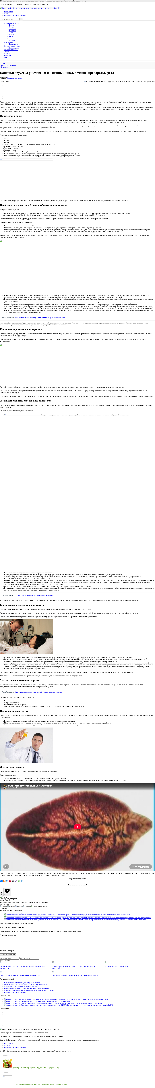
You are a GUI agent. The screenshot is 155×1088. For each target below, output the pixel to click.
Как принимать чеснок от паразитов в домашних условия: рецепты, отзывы (40, 1084)
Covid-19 (7, 55)
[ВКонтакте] (1, 881)
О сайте (7, 13)
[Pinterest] (10, 881)
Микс (6, 57)
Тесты (6, 52)
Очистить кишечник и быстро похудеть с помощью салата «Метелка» (29, 990)
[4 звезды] (27, 906)
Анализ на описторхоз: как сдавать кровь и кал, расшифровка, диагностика (102, 914)
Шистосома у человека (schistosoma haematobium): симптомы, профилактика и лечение (115, 920)
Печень (11, 25)
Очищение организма (12, 23)
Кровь (11, 33)
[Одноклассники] (4, 881)
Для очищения (14, 48)
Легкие (11, 34)
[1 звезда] (3, 906)
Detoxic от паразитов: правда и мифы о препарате (22, 983)
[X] (13, 881)
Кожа (10, 38)
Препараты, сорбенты (12, 46)
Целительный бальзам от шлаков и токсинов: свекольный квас (26, 988)
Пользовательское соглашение (15, 15)
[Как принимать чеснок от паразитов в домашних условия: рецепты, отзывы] (8, 1084)
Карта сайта (8, 12)
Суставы (12, 40)
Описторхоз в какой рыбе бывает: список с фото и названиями (88, 916)
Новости (7, 53)
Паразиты (12, 31)
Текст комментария (7, 951)
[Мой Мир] (7, 881)
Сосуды (11, 27)
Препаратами (13, 44)
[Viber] (16, 881)
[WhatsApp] (19, 881)
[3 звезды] (19, 906)
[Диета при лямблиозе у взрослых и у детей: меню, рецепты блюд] (8, 1068)
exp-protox (18, 78)
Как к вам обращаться (8, 935)
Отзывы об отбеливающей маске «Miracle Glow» (21, 986)
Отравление (8, 42)
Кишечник (12, 29)
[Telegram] (22, 881)
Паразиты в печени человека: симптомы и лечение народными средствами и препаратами (118, 918)
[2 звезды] (11, 906)
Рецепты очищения (11, 50)
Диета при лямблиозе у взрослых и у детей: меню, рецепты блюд (36, 1068)
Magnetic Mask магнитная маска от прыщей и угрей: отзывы (26, 984)
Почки (11, 36)
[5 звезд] (34, 906)
